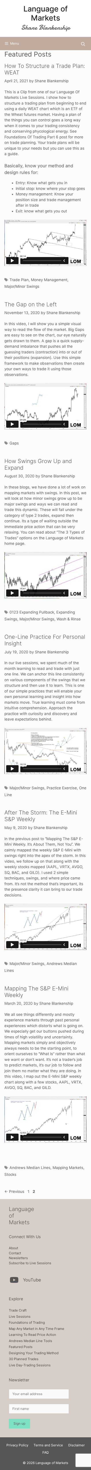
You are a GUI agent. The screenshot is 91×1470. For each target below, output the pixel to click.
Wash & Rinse (69, 619)
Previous (14, 1191)
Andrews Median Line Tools (30, 1341)
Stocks (10, 1174)
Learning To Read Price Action (32, 1335)
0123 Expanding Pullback (31, 612)
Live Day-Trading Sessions (30, 1365)
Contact (15, 1253)
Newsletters (18, 1258)
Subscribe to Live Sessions (30, 1263)
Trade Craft (18, 1310)
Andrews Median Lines (29, 1167)
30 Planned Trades (23, 1359)
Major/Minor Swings (21, 286)
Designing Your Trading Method (34, 1353)
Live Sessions (19, 1316)
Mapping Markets (68, 1167)
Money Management (49, 280)
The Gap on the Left (30, 304)
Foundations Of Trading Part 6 (31, 137)
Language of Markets (45, 13)
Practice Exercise (62, 788)
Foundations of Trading (27, 1322)
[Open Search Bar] (83, 44)
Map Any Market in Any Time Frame (36, 1329)
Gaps (14, 443)
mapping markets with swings (30, 493)
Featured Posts (20, 1347)
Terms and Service (48, 1445)
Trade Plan (19, 280)
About (13, 1248)
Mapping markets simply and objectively (40, 1042)
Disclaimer (76, 1445)
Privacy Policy (17, 1445)
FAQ (45, 1452)
